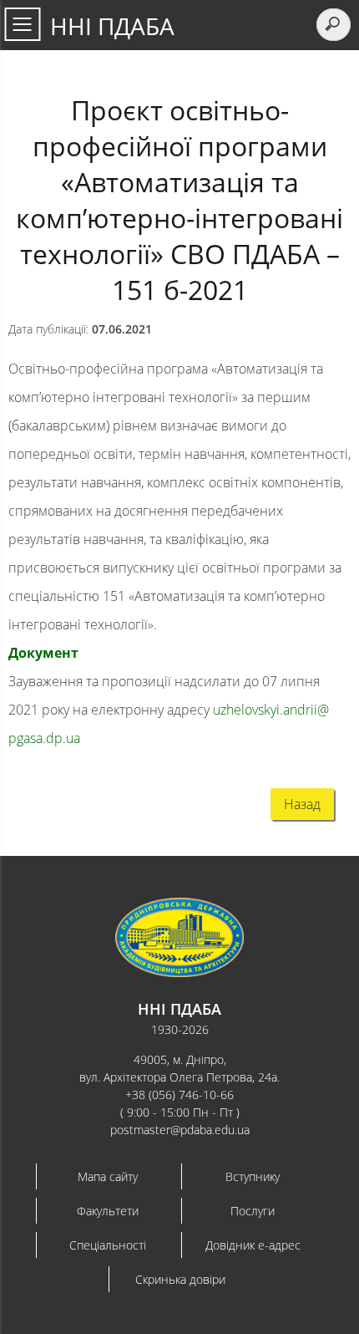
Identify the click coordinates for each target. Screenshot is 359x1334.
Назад (302, 804)
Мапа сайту (108, 1176)
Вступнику (252, 1176)
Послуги (252, 1211)
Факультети (108, 1211)
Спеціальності (107, 1245)
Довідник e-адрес (253, 1245)
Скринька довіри (180, 1279)
